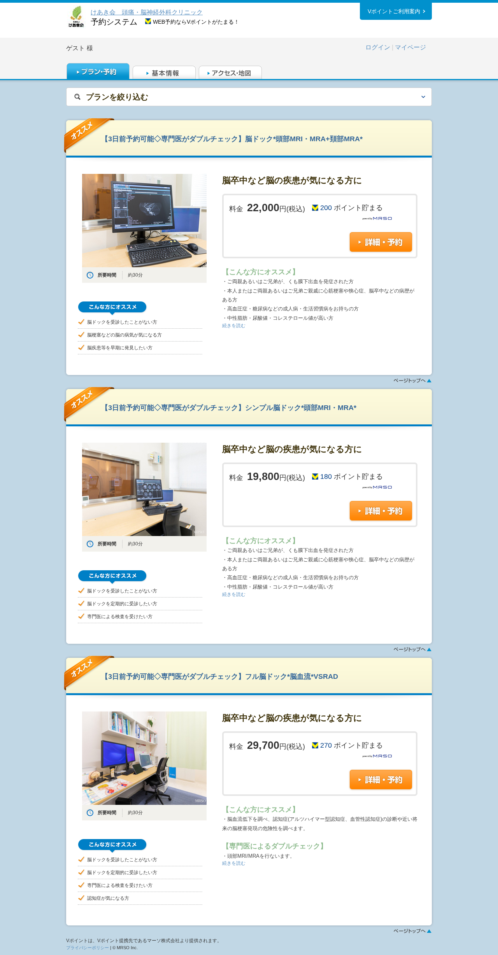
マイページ (410, 47)
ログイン (377, 47)
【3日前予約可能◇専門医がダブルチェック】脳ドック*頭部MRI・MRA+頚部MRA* (232, 139)
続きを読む (233, 325)
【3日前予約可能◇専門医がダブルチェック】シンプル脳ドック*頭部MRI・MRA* (228, 407)
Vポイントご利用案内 (394, 11)
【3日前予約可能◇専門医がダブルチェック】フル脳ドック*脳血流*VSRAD (219, 676)
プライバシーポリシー (87, 947)
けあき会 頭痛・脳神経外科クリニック (147, 12)
